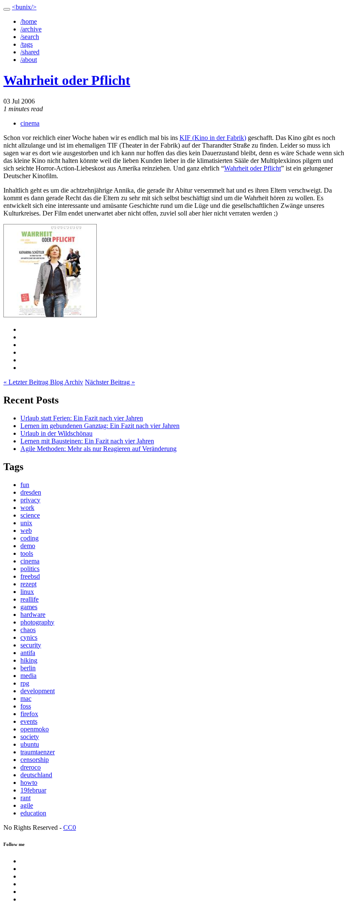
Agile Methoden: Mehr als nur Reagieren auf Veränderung (98, 448)
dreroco (30, 767)
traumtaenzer (37, 752)
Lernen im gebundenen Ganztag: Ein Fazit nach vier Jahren (100, 425)
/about (28, 59)
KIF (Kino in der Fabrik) (213, 137)
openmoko (34, 729)
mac (25, 698)
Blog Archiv (66, 382)
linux (27, 591)
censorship (34, 759)
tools (26, 553)
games (28, 606)
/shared (29, 52)
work (27, 507)
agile (26, 805)
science (30, 515)
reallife (29, 599)
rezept (28, 584)
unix (26, 522)
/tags (26, 44)
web (26, 530)
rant (25, 797)
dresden (30, 492)
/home (28, 21)
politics (29, 568)
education (33, 813)
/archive (31, 29)
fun (24, 484)
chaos (28, 629)
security (30, 645)
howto (28, 782)
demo (27, 545)
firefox (29, 713)
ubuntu (29, 744)
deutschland (36, 774)
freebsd (30, 576)
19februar (33, 790)
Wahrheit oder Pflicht (66, 80)
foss (25, 706)
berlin (28, 668)
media (28, 675)
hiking (28, 660)
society (29, 736)
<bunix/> (24, 7)
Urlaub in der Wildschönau (56, 433)
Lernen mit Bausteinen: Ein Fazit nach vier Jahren (87, 441)
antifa (27, 652)
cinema (29, 123)
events (28, 721)
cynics (28, 637)
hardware (32, 614)
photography (37, 622)
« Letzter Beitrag (26, 382)
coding (29, 538)
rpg (24, 683)
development (37, 690)
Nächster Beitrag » (110, 382)
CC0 (69, 827)
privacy (30, 500)
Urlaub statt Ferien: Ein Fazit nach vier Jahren (81, 418)
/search (29, 36)
